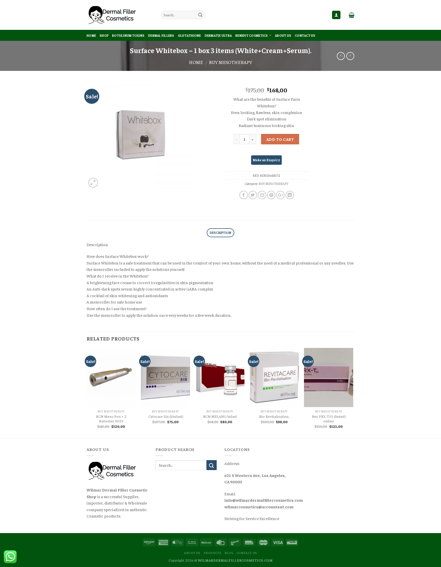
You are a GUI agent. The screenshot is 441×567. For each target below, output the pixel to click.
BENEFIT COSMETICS (251, 35)
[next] (353, 392)
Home (91, 35)
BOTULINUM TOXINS (128, 35)
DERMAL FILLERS (161, 35)
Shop (104, 35)
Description (220, 233)
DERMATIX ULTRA (218, 35)
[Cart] (351, 15)
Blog (229, 553)
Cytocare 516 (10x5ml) (165, 416)
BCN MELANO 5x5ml (220, 416)
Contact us (305, 35)
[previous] (87, 392)
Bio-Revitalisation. (274, 416)
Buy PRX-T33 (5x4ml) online (329, 418)
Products (213, 553)
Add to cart (280, 139)
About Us (283, 35)
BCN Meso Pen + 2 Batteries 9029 (111, 418)
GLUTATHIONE (189, 35)
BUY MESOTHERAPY (230, 62)
